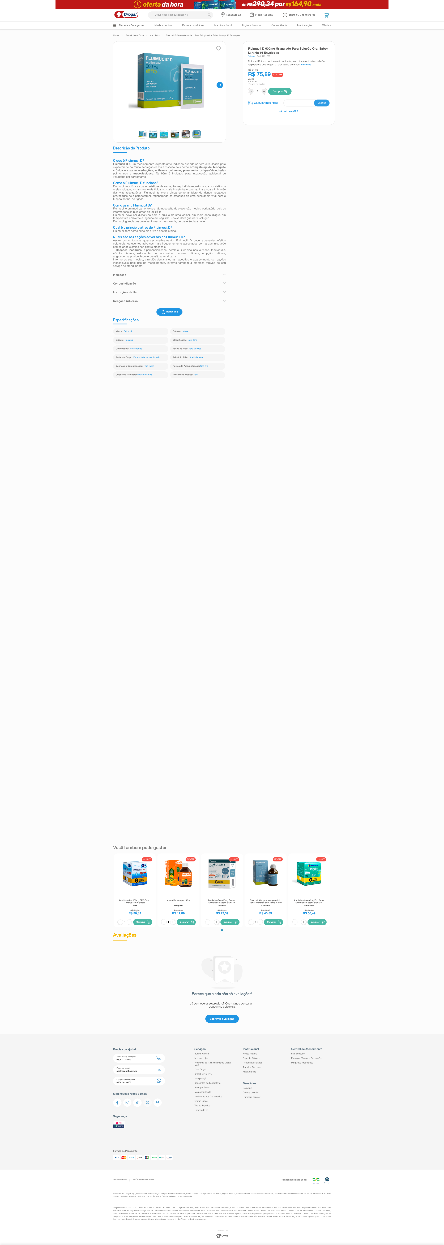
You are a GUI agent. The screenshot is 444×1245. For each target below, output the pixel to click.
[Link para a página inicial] (117, 35)
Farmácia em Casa (135, 35)
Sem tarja (192, 340)
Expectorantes (144, 375)
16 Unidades (135, 349)
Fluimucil (127, 331)
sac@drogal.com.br (144, 1243)
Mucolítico (155, 35)
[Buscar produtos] (209, 15)
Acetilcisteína (196, 358)
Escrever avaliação (222, 1060)
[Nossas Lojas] (223, 15)
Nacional (129, 340)
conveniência (256, 1226)
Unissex (186, 331)
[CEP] (289, 103)
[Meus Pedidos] (252, 15)
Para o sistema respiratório (146, 358)
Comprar (278, 91)
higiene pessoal (228, 1226)
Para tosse (149, 366)
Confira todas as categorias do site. (177, 1229)
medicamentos (178, 1226)
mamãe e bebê (243, 1226)
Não (196, 375)
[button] (327, 15)
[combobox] (180, 15)
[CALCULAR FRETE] (322, 103)
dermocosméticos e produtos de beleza (203, 1226)
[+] (129, 963)
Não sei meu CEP (288, 111)
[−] (120, 963)
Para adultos (195, 349)
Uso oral (204, 366)
